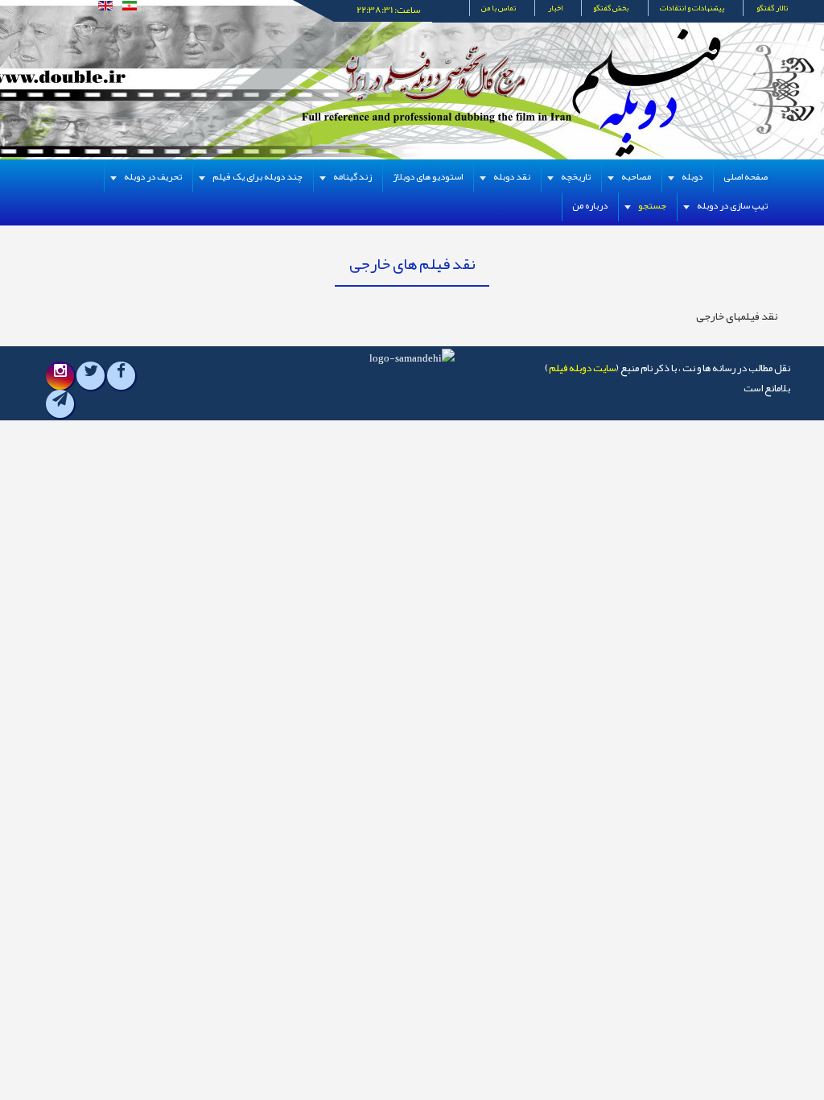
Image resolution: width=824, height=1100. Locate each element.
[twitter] (91, 375)
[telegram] (60, 403)
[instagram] (60, 375)
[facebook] (121, 375)
